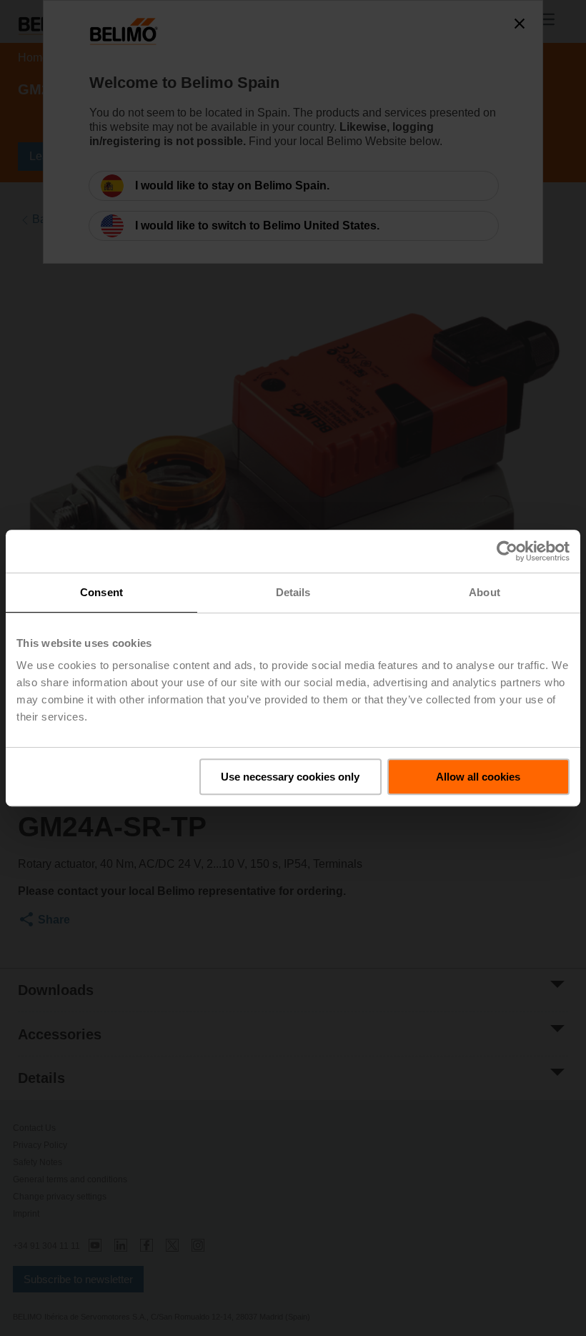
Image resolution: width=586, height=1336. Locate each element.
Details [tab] (293, 592)
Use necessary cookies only (290, 777)
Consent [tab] (101, 592)
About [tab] (484, 592)
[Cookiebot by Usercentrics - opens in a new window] (507, 551)
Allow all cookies (478, 777)
